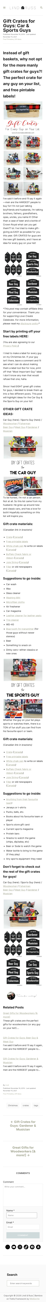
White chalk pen (15, 546)
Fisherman (24, 423)
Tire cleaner (12, 620)
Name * (10, 1210)
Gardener (32, 427)
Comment (8, 1182)
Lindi (7, 1085)
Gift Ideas (18, 39)
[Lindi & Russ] (23, 8)
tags (36, 1105)
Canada (18, 537)
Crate (9, 537)
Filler (8, 566)
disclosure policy (29, 323)
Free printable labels (17, 541)
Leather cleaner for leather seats (23, 615)
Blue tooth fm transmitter (20, 629)
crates (26, 1105)
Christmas (13, 1105)
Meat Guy (20, 427)
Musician (8, 431)
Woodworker (10, 423)
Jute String (12, 562)
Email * (10, 1222)
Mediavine (34, 1299)
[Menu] (4, 8)
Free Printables (8, 39)
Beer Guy (8, 427)
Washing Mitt (13, 597)
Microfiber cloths (15, 602)
